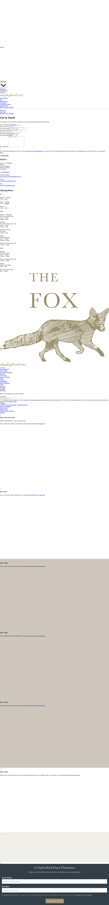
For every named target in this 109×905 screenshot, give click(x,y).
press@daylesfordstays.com (7, 185)
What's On (3, 110)
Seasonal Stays (4, 101)
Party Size (2, 132)
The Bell (2, 374)
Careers (2, 380)
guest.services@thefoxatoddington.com (10, 176)
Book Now (3, 81)
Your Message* (4, 146)
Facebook (2, 387)
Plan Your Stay (4, 106)
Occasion (2, 135)
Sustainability (3, 381)
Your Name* (3, 126)
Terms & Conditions (5, 406)
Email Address (7, 878)
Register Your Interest (54, 901)
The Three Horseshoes (6, 372)
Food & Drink (4, 98)
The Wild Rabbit (4, 369)
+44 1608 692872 (5, 172)
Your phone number (5, 130)
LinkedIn (2, 389)
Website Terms (4, 409)
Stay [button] (1, 99)
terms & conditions (87, 895)
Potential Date (4, 133)
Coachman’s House (5, 104)
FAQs (1, 378)
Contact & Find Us (5, 377)
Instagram (2, 386)
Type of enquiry (4, 124)
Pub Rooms (3, 103)
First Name (5, 886)
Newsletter (3, 396)
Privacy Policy (4, 408)
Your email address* (5, 128)
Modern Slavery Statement (7, 411)
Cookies (2, 412)
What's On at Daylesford (6, 107)
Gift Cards (3, 112)
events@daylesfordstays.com (8, 181)
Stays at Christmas (5, 383)
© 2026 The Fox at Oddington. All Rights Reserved (14, 405)
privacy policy (78, 895)
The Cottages (3, 371)
